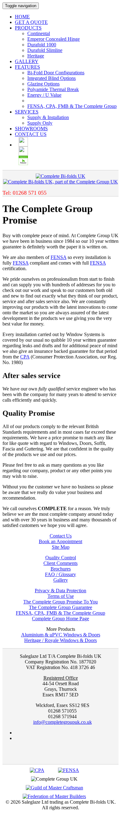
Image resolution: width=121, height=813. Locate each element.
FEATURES (27, 67)
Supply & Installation (48, 117)
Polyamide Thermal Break (53, 89)
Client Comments (60, 563)
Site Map (60, 547)
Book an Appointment (60, 541)
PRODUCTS (28, 27)
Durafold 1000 (41, 44)
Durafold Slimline (44, 50)
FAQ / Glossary (60, 574)
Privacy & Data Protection (60, 590)
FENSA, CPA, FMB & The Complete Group (72, 106)
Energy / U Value (44, 95)
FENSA (58, 257)
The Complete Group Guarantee (60, 607)
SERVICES (26, 111)
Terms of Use (60, 596)
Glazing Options (43, 83)
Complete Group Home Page (60, 618)
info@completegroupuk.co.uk (62, 722)
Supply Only (39, 123)
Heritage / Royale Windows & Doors (60, 640)
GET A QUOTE (31, 22)
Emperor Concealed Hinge (53, 39)
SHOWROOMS (31, 128)
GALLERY (26, 61)
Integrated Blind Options (51, 78)
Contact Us (61, 535)
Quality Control (60, 557)
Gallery (60, 580)
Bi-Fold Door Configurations (55, 72)
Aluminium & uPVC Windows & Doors (60, 634)
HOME (22, 16)
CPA (24, 356)
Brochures (61, 568)
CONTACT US (31, 134)
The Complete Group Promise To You (60, 601)
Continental (38, 33)
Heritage (35, 55)
